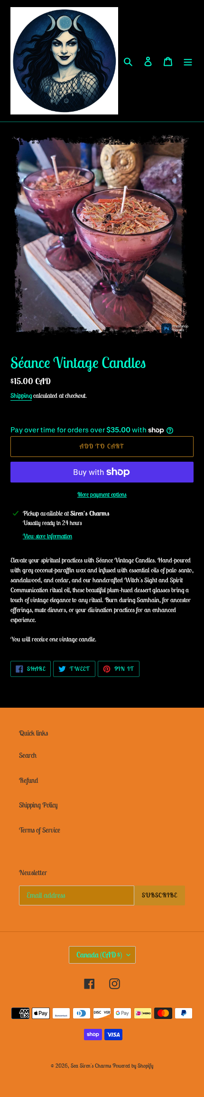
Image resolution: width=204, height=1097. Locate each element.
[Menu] (188, 61)
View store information (47, 536)
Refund (28, 780)
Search (28, 755)
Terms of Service (39, 829)
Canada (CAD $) (99, 954)
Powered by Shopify (132, 1065)
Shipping (21, 395)
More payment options (102, 495)
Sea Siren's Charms (91, 1065)
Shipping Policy (38, 804)
